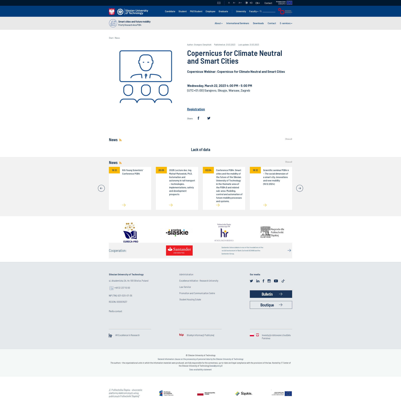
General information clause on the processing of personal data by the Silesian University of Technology (200, 359)
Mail (218, 3)
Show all (288, 139)
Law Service (185, 286)
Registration (196, 109)
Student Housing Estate (190, 299)
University (241, 11)
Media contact (115, 311)
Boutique (267, 304)
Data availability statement (200, 369)
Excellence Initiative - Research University (198, 280)
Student (183, 11)
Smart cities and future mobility (134, 21)
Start (111, 37)
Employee (210, 11)
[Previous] (101, 188)
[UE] (282, 3)
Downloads (258, 23)
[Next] (299, 188)
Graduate (223, 11)
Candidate (170, 11)
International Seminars (237, 23)
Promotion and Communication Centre (197, 293)
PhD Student (196, 11)
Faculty (253, 11)
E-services (285, 23)
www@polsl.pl (216, 366)
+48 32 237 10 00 (122, 287)
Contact (268, 2)
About (218, 23)
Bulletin (267, 294)
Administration (186, 274)
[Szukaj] (261, 11)
